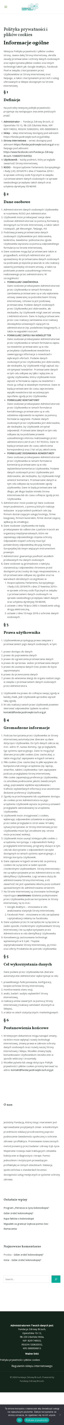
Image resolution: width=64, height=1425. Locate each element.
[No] (60, 1414)
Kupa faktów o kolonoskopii (19, 1218)
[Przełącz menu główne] (5, 6)
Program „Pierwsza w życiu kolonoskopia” (26, 1207)
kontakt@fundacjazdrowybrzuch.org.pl (25, 712)
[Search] (56, 1279)
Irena (6, 1260)
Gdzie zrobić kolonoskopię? (18, 1213)
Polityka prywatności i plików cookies (20, 1359)
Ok (19, 1420)
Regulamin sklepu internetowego (32, 1366)
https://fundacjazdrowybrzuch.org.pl (34, 144)
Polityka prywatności (37, 1420)
